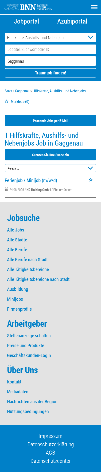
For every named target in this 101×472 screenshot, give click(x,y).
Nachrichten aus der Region (32, 401)
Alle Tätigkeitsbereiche (28, 269)
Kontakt (14, 381)
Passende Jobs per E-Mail (50, 120)
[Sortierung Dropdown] (91, 168)
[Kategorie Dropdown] (91, 37)
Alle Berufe (17, 249)
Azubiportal (72, 21)
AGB (50, 452)
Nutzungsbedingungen (28, 411)
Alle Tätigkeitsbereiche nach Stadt (38, 279)
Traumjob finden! (50, 72)
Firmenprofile (19, 309)
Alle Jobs (15, 230)
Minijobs (15, 299)
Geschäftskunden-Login (29, 355)
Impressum (50, 435)
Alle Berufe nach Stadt (27, 259)
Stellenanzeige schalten (29, 335)
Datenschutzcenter (51, 460)
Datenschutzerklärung (50, 444)
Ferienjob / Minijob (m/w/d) (31, 180)
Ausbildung (17, 289)
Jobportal (26, 21)
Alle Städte (17, 239)
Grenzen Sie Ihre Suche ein (50, 154)
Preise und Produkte (25, 345)
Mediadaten (17, 391)
